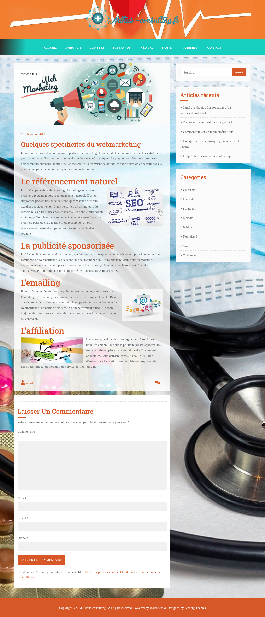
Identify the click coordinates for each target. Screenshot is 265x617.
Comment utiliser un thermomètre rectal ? (210, 131)
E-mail (23, 518)
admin (29, 383)
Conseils (188, 199)
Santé (186, 246)
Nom (22, 498)
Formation (189, 208)
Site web (23, 538)
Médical (188, 227)
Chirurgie (189, 189)
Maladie (188, 218)
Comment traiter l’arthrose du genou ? (207, 122)
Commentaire (26, 434)
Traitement (190, 255)
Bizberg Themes (195, 608)
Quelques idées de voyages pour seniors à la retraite (210, 143)
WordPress (156, 608)
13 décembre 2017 (33, 134)
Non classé (190, 236)
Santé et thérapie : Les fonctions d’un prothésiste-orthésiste (205, 110)
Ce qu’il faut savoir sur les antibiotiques (208, 156)
